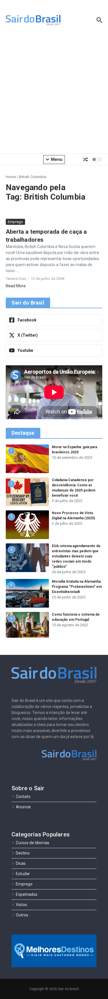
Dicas (21, 863)
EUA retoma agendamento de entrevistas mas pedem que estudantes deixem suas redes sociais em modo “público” (76, 556)
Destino (23, 853)
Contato (23, 796)
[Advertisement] (54, 94)
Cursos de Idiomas (32, 842)
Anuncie (23, 807)
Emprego (15, 222)
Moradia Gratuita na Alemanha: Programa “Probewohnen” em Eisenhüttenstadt (77, 587)
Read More (16, 286)
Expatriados (26, 894)
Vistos (21, 904)
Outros (22, 915)
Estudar (23, 873)
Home (11, 177)
